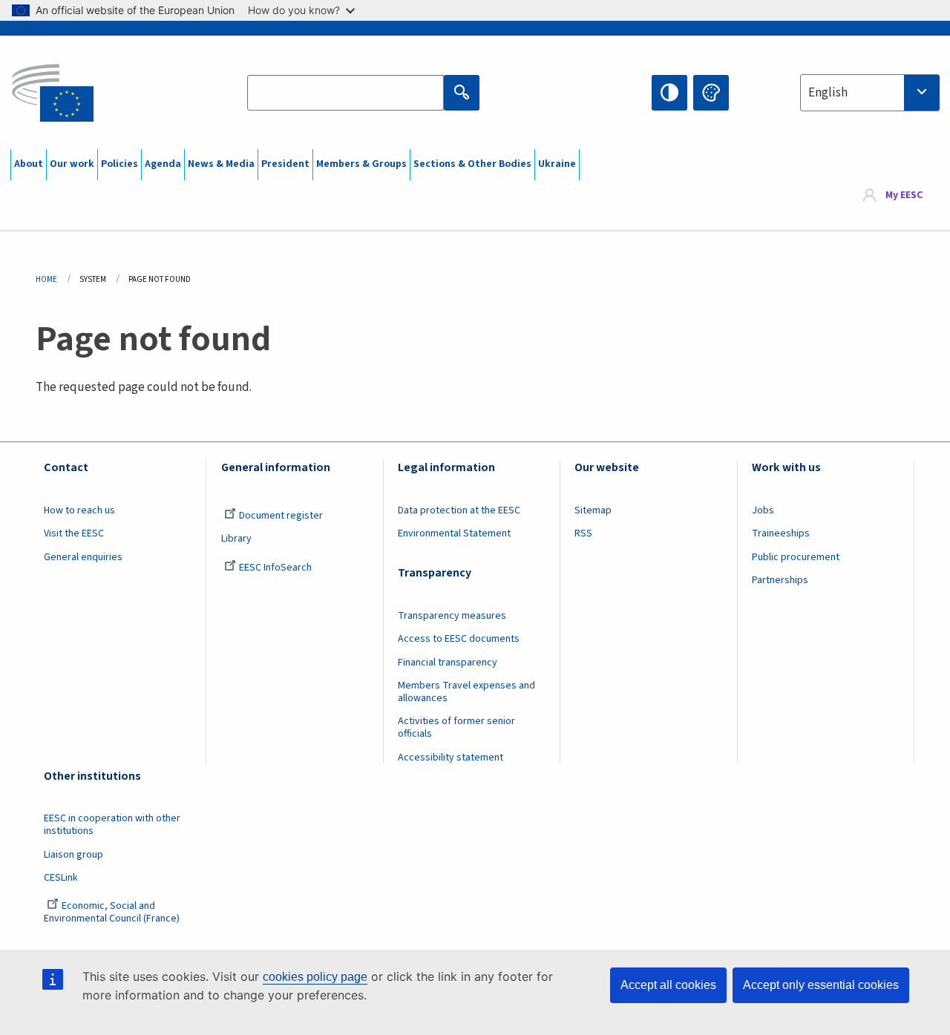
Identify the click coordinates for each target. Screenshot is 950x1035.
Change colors (711, 93)
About (28, 164)
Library (236, 538)
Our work (72, 164)
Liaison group (73, 854)
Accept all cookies (668, 985)
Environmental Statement (454, 533)
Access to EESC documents (459, 638)
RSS (583, 533)
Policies (119, 164)
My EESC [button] (904, 195)
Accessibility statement (450, 757)
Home (46, 279)
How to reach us (79, 510)
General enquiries (83, 557)
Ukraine (557, 164)
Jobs (763, 510)
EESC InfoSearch (275, 567)
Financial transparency (447, 662)
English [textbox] (828, 93)
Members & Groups (361, 164)
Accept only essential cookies (821, 985)
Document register (281, 515)
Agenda (163, 164)
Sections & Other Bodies (472, 164)
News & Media (221, 164)
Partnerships (780, 580)
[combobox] (870, 92)
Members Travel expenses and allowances (466, 692)
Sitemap (593, 510)
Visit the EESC (74, 533)
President (285, 164)
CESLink (61, 877)
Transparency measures (452, 615)
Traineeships (781, 533)
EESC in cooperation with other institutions (112, 824)
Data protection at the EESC (459, 510)
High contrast (669, 93)
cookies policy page (315, 976)
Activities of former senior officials (456, 727)
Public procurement (795, 557)
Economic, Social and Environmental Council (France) (113, 912)
